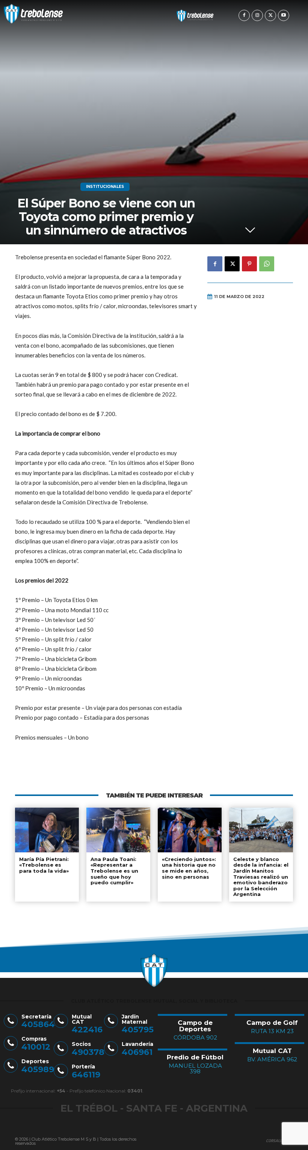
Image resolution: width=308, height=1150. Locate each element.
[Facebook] (244, 15)
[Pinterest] (249, 263)
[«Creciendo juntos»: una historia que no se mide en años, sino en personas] (190, 830)
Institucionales (105, 186)
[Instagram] (257, 15)
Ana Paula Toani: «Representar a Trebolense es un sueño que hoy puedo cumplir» (114, 870)
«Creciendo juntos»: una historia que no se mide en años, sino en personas (189, 868)
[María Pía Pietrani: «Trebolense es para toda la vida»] (47, 830)
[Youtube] (283, 15)
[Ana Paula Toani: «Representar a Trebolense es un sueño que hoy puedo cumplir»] (118, 830)
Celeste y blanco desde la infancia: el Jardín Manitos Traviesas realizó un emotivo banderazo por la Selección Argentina (260, 876)
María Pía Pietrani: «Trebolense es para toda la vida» (44, 865)
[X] (270, 15)
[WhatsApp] (266, 263)
